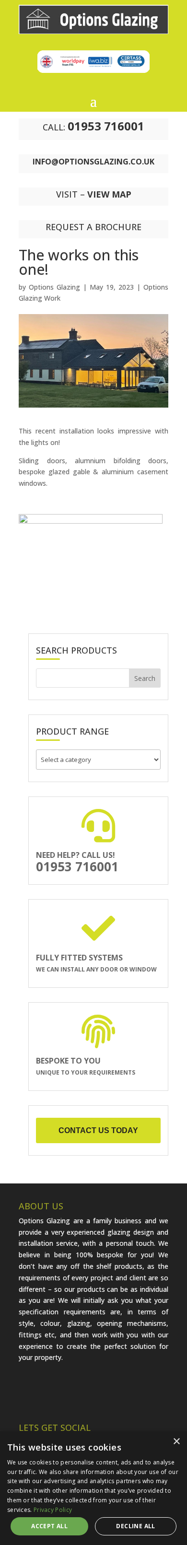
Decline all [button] (135, 1526)
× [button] (176, 1441)
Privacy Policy (53, 1510)
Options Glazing (54, 287)
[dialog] (93, 1488)
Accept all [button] (49, 1526)
